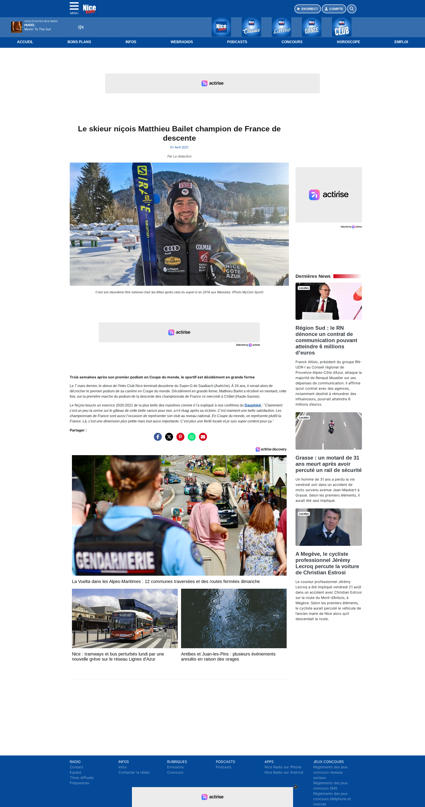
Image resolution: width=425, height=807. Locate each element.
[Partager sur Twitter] (168, 439)
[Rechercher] (351, 8)
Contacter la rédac (134, 772)
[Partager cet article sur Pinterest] (179, 439)
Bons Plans (79, 42)
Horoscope (348, 42)
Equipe (75, 772)
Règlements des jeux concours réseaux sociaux (330, 772)
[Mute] (80, 27)
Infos (131, 42)
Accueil (25, 42)
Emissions (175, 767)
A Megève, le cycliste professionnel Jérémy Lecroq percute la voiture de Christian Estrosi (327, 563)
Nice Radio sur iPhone (283, 767)
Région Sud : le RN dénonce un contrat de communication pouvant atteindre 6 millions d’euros (326, 340)
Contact (76, 767)
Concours (292, 42)
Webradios (182, 42)
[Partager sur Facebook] (157, 439)
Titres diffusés (82, 777)
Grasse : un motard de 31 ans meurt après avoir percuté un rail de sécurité (329, 464)
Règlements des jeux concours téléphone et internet (332, 798)
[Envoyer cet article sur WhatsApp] (190, 439)
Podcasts (237, 42)
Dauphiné (253, 405)
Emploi (401, 42)
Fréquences (79, 783)
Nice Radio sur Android (284, 772)
